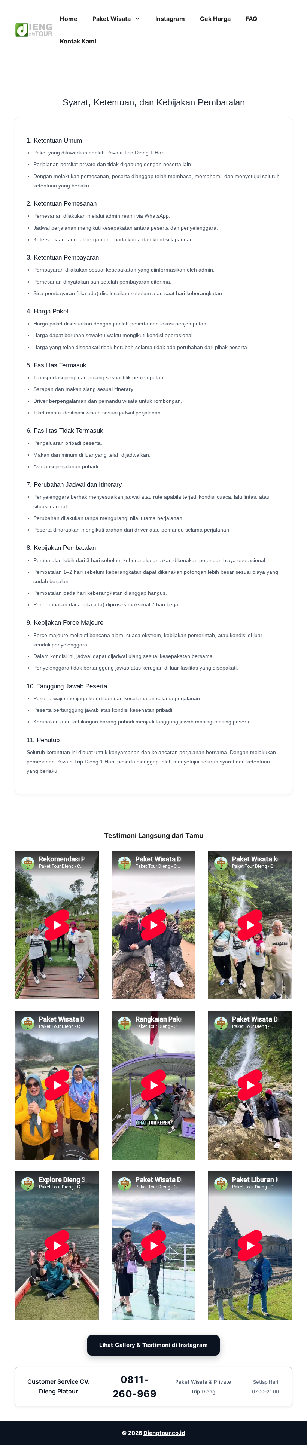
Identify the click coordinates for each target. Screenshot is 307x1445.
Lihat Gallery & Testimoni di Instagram (153, 1344)
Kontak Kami (78, 41)
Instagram (170, 18)
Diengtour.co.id (164, 1432)
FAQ (252, 18)
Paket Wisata (111, 18)
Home (68, 18)
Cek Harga (215, 18)
